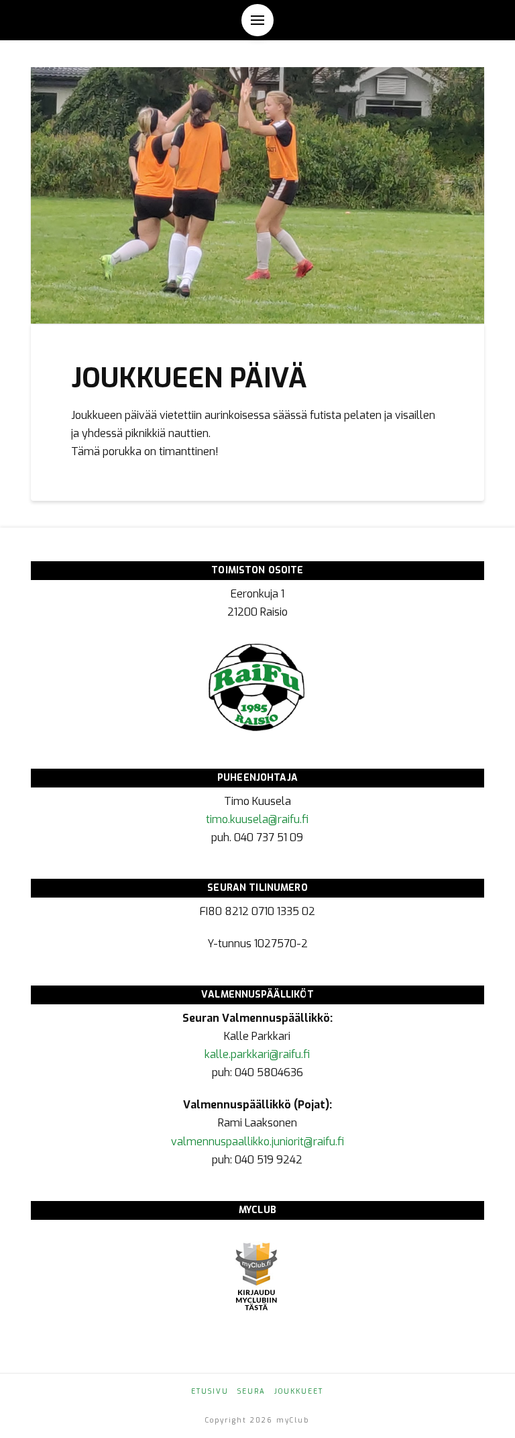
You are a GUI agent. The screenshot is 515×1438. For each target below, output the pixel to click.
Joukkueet (298, 1391)
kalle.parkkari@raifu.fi (257, 1054)
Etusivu (210, 1391)
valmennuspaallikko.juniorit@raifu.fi (257, 1142)
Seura (251, 1391)
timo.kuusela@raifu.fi (257, 819)
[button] (257, 20)
